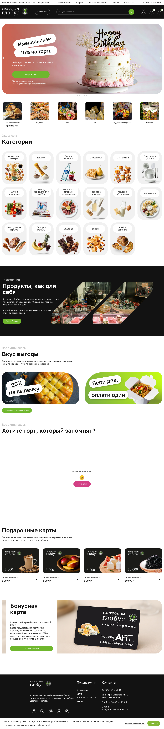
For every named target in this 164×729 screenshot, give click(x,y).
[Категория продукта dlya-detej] (122, 167)
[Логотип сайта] (15, 11)
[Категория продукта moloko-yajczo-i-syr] (122, 203)
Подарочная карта (10, 577)
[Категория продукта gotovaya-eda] (95, 167)
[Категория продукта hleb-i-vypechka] (122, 238)
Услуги (80, 693)
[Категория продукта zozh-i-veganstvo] (14, 203)
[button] (3, 58)
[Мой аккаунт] (143, 11)
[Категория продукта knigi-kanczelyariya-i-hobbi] (41, 203)
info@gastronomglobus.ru (115, 709)
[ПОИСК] (131, 12)
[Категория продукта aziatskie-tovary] (14, 167)
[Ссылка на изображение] (40, 683)
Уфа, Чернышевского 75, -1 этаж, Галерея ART (115, 696)
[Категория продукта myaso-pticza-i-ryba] (14, 238)
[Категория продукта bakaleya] (41, 167)
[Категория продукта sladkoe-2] (68, 238)
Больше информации (135, 723)
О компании (83, 689)
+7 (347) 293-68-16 (152, 2)
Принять (154, 723)
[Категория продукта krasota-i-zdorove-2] (95, 203)
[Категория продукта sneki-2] (95, 238)
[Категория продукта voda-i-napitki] (68, 167)
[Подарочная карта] (20, 560)
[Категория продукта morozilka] (149, 203)
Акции (80, 701)
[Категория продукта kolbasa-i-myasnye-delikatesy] (68, 203)
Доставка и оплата (86, 697)
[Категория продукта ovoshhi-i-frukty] (41, 238)
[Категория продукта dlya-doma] (149, 167)
